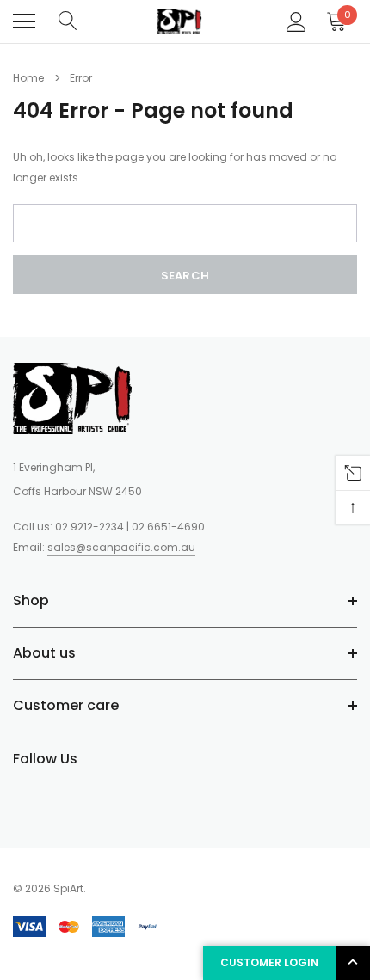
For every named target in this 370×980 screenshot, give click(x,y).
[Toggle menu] (24, 21)
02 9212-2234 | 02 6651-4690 (130, 526)
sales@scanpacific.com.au (121, 547)
